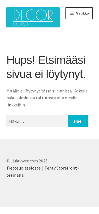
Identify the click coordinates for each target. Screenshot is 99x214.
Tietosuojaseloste (23, 168)
